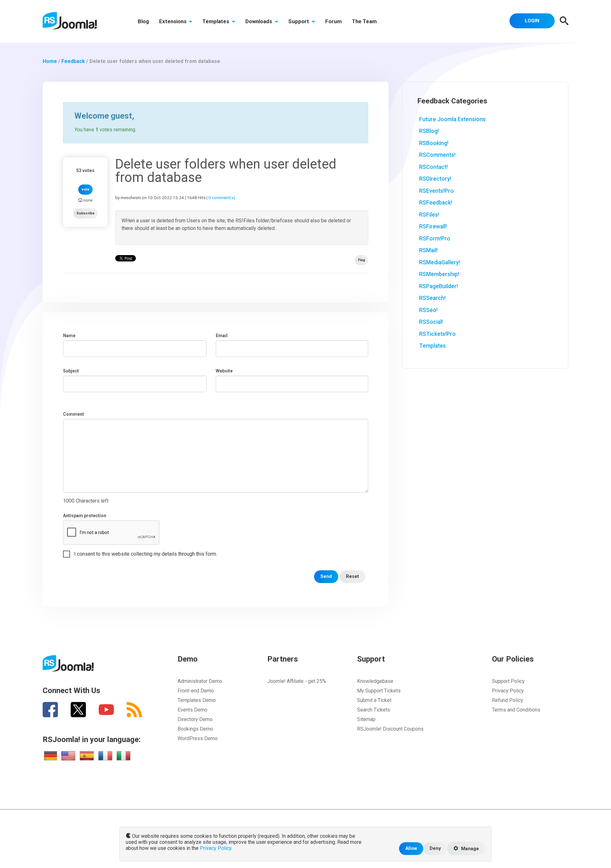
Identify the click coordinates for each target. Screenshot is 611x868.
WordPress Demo (198, 738)
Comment (73, 414)
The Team (364, 21)
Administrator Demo (200, 681)
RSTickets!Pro (437, 334)
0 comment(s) (221, 197)
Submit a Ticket (374, 700)
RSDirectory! (435, 179)
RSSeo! (428, 310)
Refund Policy (507, 700)
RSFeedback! (435, 202)
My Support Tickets (379, 691)
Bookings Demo (195, 729)
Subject (71, 370)
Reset (352, 576)
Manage (469, 848)
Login (532, 21)
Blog (143, 21)
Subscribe (85, 213)
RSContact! (433, 167)
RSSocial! (431, 322)
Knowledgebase (375, 681)
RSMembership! (439, 274)
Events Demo (192, 710)
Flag (361, 260)
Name (69, 335)
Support (299, 21)
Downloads (259, 21)
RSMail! (428, 250)
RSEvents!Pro (436, 191)
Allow (411, 848)
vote (85, 189)
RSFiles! (429, 215)
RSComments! (437, 155)
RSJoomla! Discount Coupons (390, 729)
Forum (333, 21)
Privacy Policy (508, 691)
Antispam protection (84, 515)
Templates (216, 21)
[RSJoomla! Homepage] (70, 20)
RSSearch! (432, 298)
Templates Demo (197, 700)
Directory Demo (195, 719)
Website (224, 370)
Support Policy (508, 681)
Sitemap (366, 719)
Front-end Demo (196, 691)
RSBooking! (433, 143)
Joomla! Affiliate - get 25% (296, 681)
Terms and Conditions (516, 710)
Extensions (173, 21)
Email (222, 335)
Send (326, 576)
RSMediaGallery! (439, 262)
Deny (435, 848)
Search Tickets (373, 710)
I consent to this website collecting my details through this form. (145, 554)
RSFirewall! (433, 226)
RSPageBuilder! (438, 286)
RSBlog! (429, 131)
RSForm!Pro (434, 238)
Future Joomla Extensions (452, 119)
